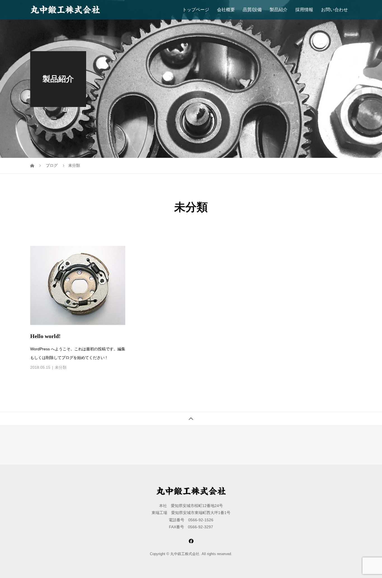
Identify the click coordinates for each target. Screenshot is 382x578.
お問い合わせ (334, 9)
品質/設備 (252, 9)
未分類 (61, 367)
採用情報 (304, 9)
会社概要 (226, 9)
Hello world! (45, 336)
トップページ (195, 9)
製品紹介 (278, 9)
